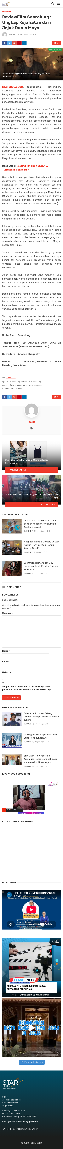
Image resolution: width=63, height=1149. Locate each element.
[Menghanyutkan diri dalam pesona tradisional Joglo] (31, 1027)
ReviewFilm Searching (33, 385)
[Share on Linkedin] (24, 43)
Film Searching (14, 382)
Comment (7, 613)
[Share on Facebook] (4, 43)
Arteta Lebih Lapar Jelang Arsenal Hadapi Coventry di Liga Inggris (41, 716)
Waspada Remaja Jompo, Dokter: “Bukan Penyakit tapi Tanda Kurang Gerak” (41, 545)
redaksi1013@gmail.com (27, 1121)
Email (5, 661)
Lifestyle (6, 12)
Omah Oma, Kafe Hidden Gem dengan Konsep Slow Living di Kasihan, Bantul (40, 523)
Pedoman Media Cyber (27, 1129)
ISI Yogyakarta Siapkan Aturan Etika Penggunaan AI (40, 736)
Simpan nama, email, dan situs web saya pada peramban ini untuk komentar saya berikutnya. (27, 688)
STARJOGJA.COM (12, 87)
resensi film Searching (12, 385)
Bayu (13, 35)
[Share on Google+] (14, 43)
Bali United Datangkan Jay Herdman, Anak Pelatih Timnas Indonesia (41, 566)
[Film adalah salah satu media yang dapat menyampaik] (31, 967)
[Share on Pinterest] (19, 43)
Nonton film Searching (32, 382)
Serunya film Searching (13, 388)
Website (6, 672)
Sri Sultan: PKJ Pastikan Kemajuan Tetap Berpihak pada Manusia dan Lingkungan (40, 759)
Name (6, 651)
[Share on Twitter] (9, 43)
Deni (28, 531)
